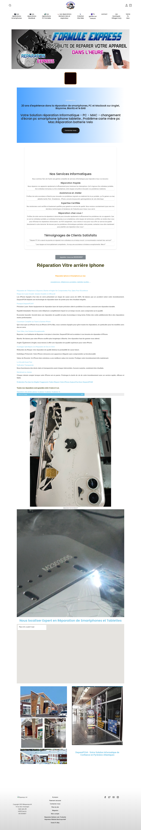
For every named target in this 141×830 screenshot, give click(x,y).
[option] (70, 49)
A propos (55, 797)
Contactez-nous (70, 130)
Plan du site (55, 807)
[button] (70, 257)
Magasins (55, 810)
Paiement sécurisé (55, 800)
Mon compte (55, 814)
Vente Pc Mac (55, 823)
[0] (130, 5)
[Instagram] (70, 78)
